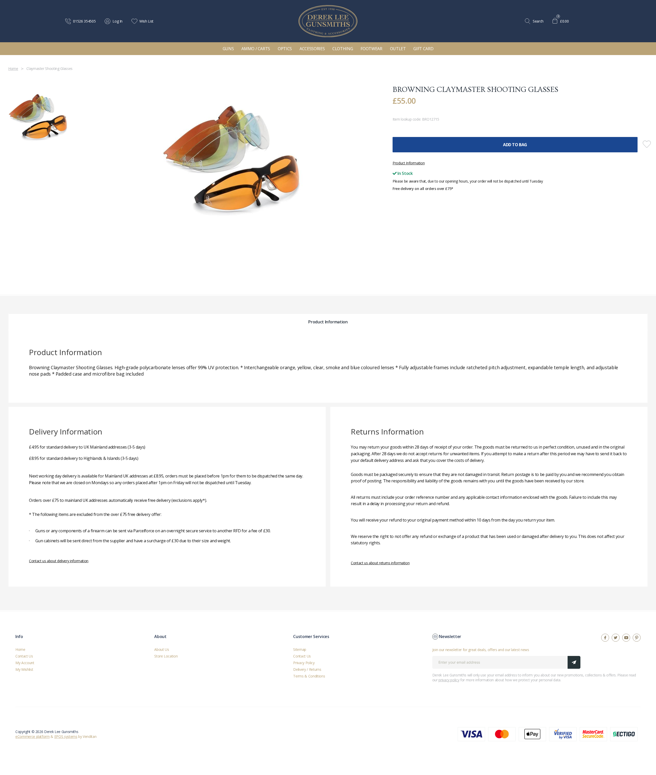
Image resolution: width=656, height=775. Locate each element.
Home (20, 649)
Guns (228, 48)
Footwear (371, 48)
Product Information (409, 163)
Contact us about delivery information (58, 560)
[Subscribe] (574, 662)
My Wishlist (24, 669)
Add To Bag (515, 144)
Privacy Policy (303, 662)
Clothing (342, 48)
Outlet (398, 48)
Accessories (312, 48)
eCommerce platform (32, 736)
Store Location (166, 656)
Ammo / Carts (255, 48)
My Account (24, 662)
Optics (285, 48)
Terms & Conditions (309, 676)
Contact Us (24, 656)
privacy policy (448, 679)
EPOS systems (65, 736)
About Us (161, 649)
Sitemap (299, 649)
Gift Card (423, 48)
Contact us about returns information (380, 562)
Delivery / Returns (307, 669)
